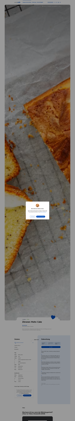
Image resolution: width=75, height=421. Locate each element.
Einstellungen (33, 216)
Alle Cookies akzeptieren (40, 216)
